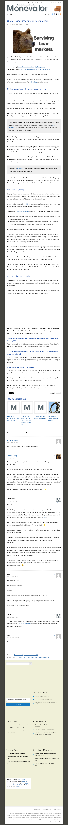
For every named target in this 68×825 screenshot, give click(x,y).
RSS (26, 785)
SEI (27, 204)
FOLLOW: (48, 14)
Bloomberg (20, 168)
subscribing (33, 82)
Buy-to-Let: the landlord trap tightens (16, 753)
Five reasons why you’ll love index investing (18, 725)
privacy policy (50, 819)
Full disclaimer (41, 819)
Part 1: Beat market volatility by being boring (31, 67)
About (23, 3)
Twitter (15, 785)
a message (17, 786)
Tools (38, 3)
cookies (46, 822)
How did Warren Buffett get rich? (15, 728)
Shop (42, 3)
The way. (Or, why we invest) (42, 696)
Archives (29, 3)
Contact (34, 3)
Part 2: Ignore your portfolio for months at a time (35, 69)
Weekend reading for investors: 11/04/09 (26, 655)
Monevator (48, 809)
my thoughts (22, 779)
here (45, 517)
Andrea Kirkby (12, 456)
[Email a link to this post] (52, 393)
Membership (54, 3)
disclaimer (24, 781)
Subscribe (47, 3)
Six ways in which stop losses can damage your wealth (32, 657)
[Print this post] (58, 393)
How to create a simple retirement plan (44, 729)
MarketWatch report (23, 211)
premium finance (12, 440)
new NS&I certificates (24, 623)
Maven (58, 503)
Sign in (59, 3)
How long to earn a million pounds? (44, 699)
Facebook (19, 785)
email (26, 783)
